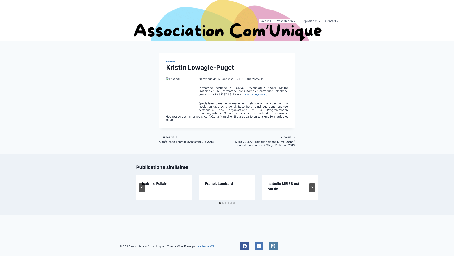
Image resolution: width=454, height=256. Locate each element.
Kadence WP (206, 246)
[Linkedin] (259, 246)
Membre (170, 61)
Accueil (266, 21)
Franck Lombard (219, 184)
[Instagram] (273, 246)
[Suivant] (312, 187)
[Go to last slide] (142, 187)
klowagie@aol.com (257, 94)
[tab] (220, 203)
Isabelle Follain (154, 184)
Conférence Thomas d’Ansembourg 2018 (186, 139)
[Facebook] (244, 246)
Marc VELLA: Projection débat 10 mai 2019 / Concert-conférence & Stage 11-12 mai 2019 (265, 141)
